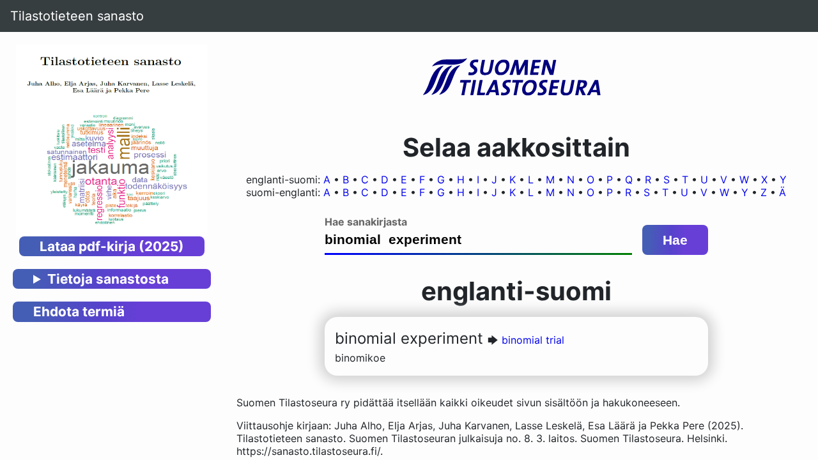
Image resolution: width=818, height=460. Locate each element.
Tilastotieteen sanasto (77, 16)
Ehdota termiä (79, 311)
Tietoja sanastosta (108, 279)
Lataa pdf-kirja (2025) (112, 246)
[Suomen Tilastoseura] (516, 78)
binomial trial (533, 340)
